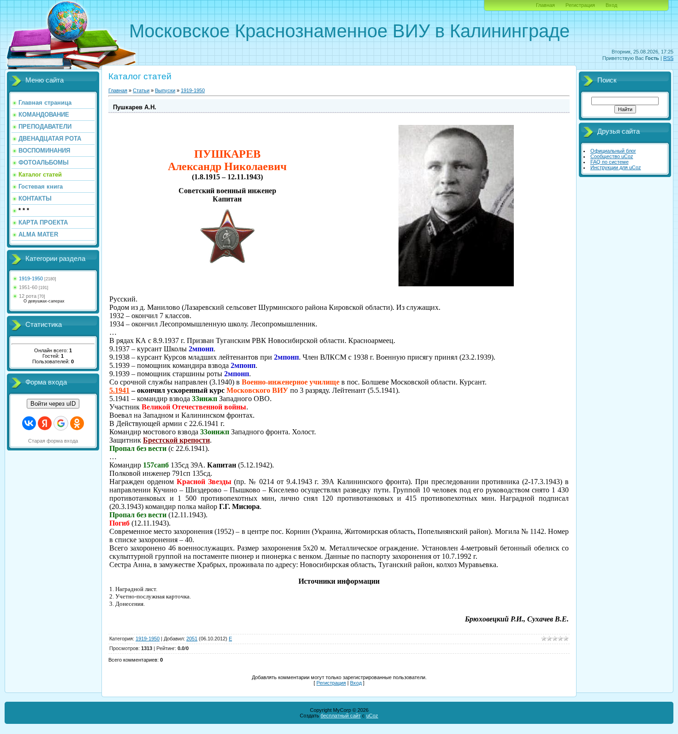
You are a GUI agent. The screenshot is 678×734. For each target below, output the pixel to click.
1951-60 (28, 287)
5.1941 (119, 390)
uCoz (372, 715)
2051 (191, 638)
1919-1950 (31, 278)
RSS (668, 58)
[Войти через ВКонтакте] (29, 423)
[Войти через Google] (61, 423)
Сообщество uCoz (611, 156)
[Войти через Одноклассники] (77, 423)
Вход (611, 5)
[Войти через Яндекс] (45, 423)
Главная (545, 5)
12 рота (27, 296)
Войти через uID (53, 403)
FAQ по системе (609, 162)
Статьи (141, 90)
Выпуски (165, 90)
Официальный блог (613, 151)
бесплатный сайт (341, 715)
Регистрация (580, 5)
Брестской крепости (176, 440)
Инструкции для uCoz (615, 167)
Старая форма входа (53, 441)
